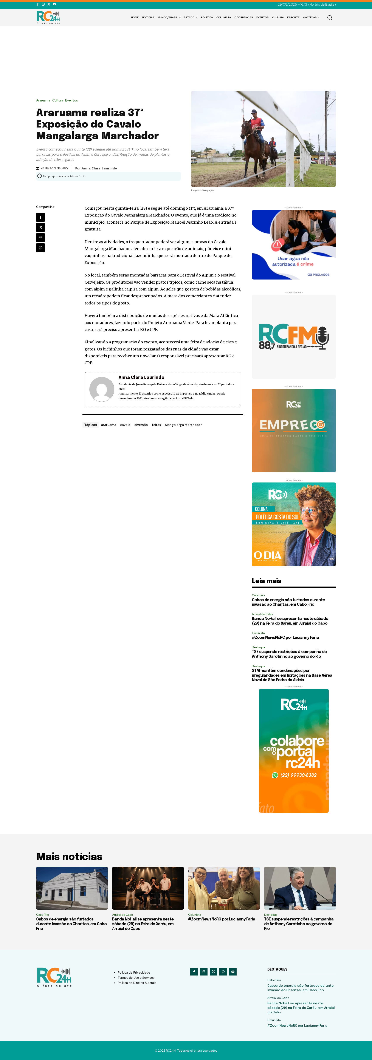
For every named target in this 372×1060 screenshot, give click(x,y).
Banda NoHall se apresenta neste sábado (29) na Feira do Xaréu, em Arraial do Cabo (143, 924)
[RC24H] (49, 17)
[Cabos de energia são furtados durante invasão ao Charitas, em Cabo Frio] (72, 888)
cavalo (125, 424)
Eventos (71, 100)
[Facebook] (37, 4)
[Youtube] (54, 4)
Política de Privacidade (134, 972)
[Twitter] (48, 4)
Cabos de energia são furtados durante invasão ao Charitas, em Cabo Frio (71, 924)
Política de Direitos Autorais (137, 983)
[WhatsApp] (40, 247)
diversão (141, 424)
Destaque (258, 647)
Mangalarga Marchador (183, 424)
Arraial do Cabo (262, 614)
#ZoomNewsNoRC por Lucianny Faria (285, 638)
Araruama (43, 100)
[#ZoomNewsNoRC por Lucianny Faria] (224, 888)
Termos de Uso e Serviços (136, 977)
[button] (329, 17)
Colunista (258, 633)
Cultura (57, 100)
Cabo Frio (258, 595)
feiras (156, 424)
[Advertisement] (186, 58)
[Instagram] (43, 4)
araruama (108, 424)
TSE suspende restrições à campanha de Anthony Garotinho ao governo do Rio (298, 924)
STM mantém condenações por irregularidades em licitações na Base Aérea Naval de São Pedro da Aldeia (292, 675)
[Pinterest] (40, 237)
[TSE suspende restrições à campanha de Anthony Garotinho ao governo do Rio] (300, 888)
